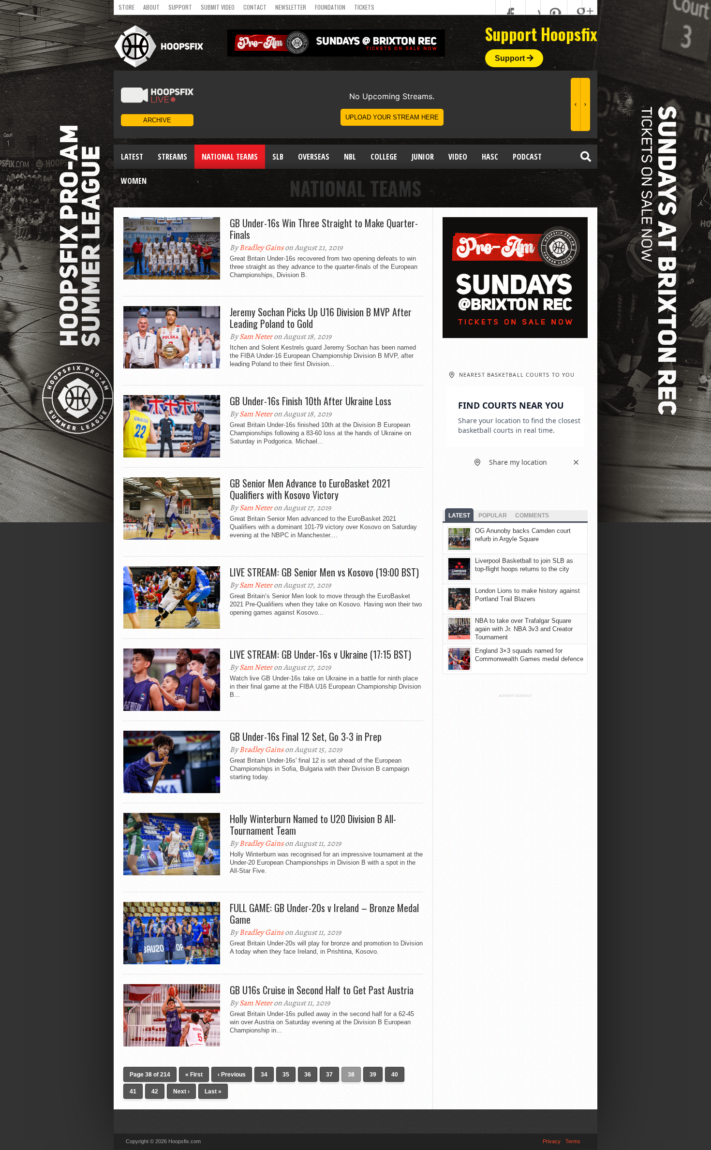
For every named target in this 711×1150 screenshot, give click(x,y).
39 (373, 1074)
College (383, 156)
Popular (492, 515)
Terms (572, 1141)
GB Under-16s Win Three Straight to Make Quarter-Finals (324, 228)
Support (180, 7)
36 (307, 1074)
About (151, 7)
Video (457, 156)
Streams (172, 156)
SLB (277, 156)
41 (133, 1091)
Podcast (527, 156)
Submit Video (218, 7)
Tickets (364, 7)
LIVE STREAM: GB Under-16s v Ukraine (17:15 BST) (320, 654)
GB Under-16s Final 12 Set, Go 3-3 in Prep (306, 736)
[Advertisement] (515, 843)
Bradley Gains (261, 247)
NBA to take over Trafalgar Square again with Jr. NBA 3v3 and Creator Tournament (524, 629)
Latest (132, 156)
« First (194, 1074)
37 (329, 1074)
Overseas (313, 156)
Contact (255, 7)
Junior (423, 156)
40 (394, 1074)
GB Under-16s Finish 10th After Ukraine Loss (310, 401)
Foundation (330, 7)
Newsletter (290, 7)
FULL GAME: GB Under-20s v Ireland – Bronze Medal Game (324, 913)
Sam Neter (255, 336)
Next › (181, 1091)
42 (154, 1091)
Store (126, 7)
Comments (532, 515)
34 (264, 1074)
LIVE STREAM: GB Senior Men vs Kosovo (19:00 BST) (324, 572)
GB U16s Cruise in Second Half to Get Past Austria (322, 990)
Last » (213, 1091)
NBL (350, 156)
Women (134, 181)
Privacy (552, 1141)
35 (285, 1074)
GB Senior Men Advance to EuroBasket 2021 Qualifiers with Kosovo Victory (310, 489)
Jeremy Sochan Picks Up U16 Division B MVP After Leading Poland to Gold (321, 317)
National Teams (230, 156)
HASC (490, 156)
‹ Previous (232, 1074)
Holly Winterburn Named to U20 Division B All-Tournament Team (313, 824)
